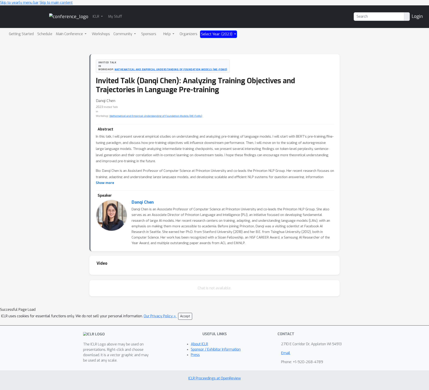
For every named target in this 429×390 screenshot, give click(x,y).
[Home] (68, 16)
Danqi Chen (143, 202)
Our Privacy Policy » (160, 316)
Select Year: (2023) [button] (217, 34)
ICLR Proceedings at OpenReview (214, 378)
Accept (185, 316)
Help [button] (167, 34)
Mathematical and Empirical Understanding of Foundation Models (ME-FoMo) (171, 69)
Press (195, 354)
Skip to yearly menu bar (19, 2)
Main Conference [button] (70, 34)
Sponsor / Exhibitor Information (216, 349)
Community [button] (123, 34)
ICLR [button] (96, 16)
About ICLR (199, 344)
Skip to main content (56, 2)
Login (417, 16)
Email (285, 353)
